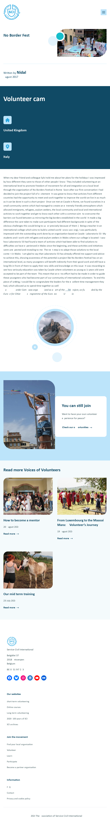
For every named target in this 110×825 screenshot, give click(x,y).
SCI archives (12, 724)
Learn (9, 756)
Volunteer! (12, 750)
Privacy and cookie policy (18, 799)
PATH (68, 290)
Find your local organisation (20, 744)
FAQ (9, 787)
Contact (10, 793)
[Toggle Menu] (104, 12)
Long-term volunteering (18, 713)
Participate (12, 762)
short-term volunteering (18, 701)
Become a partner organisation (21, 767)
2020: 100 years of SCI (17, 719)
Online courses (14, 707)
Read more (9, 534)
